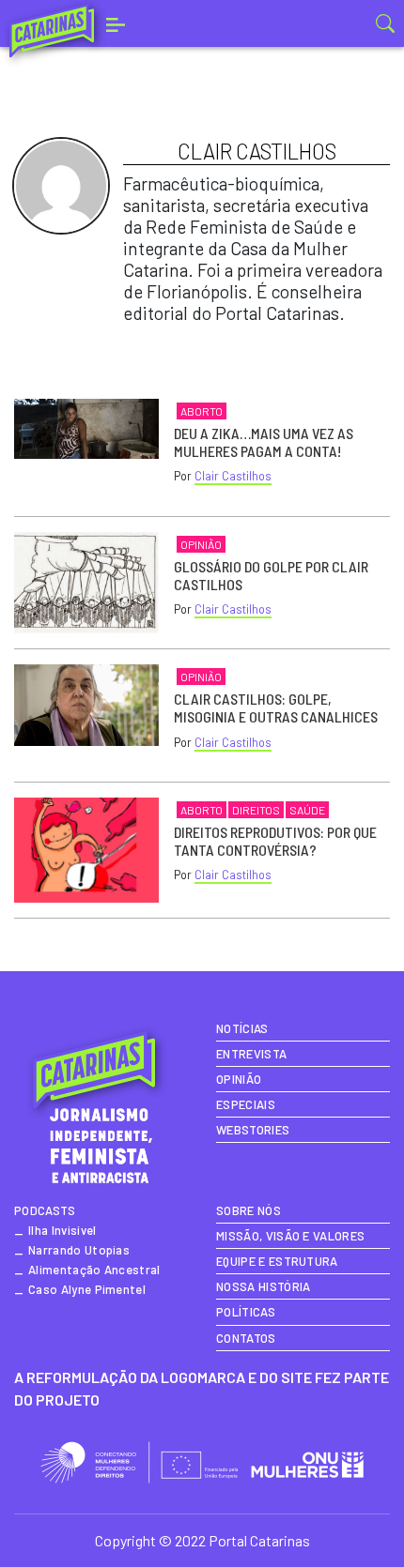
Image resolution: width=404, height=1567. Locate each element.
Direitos (256, 809)
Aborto (201, 411)
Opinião (201, 544)
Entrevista (251, 1053)
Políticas (245, 1311)
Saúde (307, 809)
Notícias (242, 1028)
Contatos (246, 1338)
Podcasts (45, 1210)
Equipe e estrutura (277, 1261)
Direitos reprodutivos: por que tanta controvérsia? (275, 841)
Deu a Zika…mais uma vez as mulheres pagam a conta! (263, 442)
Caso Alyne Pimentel (87, 1289)
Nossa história (263, 1286)
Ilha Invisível (62, 1230)
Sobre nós (248, 1210)
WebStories (252, 1129)
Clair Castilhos (233, 475)
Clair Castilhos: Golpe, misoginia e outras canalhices (276, 707)
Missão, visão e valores (290, 1235)
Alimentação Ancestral (94, 1269)
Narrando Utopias (79, 1249)
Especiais (245, 1104)
